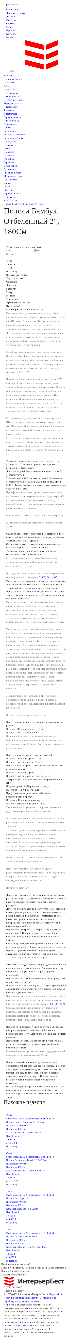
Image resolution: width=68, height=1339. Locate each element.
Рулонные (9, 159)
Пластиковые (11, 107)
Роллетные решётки (14, 134)
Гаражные (9, 162)
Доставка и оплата (16, 13)
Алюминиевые (11, 121)
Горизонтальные (12, 117)
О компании (12, 9)
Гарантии (11, 20)
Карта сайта (55, 1294)
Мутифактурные (12, 103)
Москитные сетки (13, 176)
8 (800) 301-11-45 (48, 577)
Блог (8, 27)
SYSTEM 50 (10, 200)
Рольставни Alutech (14, 138)
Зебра (7, 86)
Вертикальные (11, 93)
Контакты (11, 34)
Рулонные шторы (13, 79)
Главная (8, 186)
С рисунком (10, 141)
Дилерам (11, 16)
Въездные (9, 152)
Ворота (7, 148)
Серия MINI (10, 82)
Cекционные (10, 166)
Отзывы (10, 23)
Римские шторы (12, 173)
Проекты (11, 30)
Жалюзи (8, 75)
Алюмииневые (11, 96)
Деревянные (10, 124)
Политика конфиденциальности (21, 1298)
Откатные (9, 155)
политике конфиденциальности (20, 1325)
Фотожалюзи (10, 114)
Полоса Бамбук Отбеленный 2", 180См (24, 204)
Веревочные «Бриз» (14, 100)
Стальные (9, 145)
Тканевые (9, 110)
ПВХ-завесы (10, 179)
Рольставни (10, 131)
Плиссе (7, 127)
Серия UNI (9, 89)
